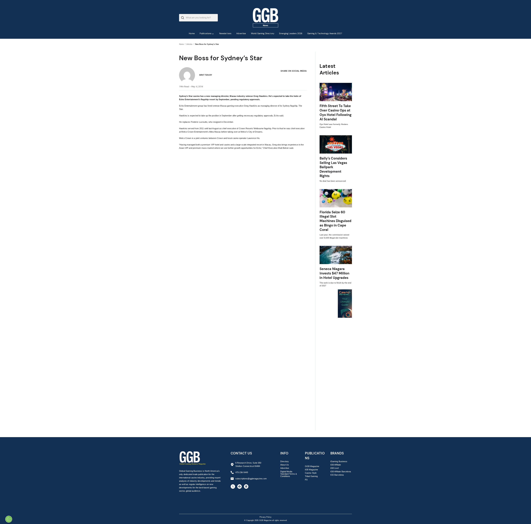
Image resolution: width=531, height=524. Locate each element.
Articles (189, 44)
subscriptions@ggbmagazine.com (251, 478)
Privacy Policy (265, 517)
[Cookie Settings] (8, 519)
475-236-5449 (241, 472)
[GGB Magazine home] (266, 17)
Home (181, 44)
